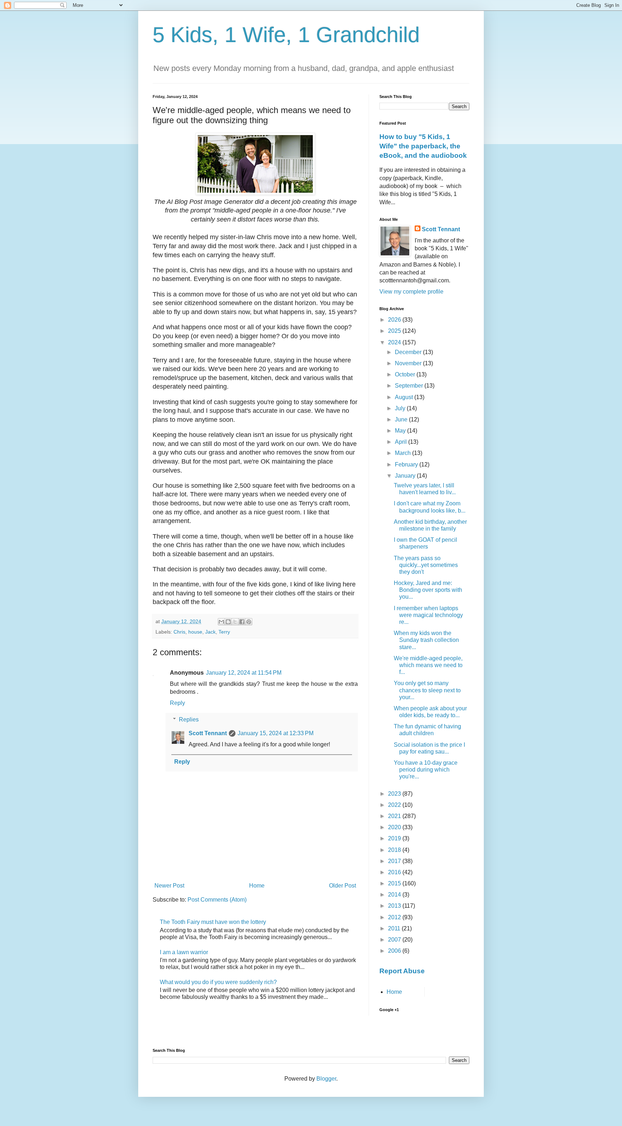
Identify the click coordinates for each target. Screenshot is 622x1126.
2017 (395, 861)
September (409, 386)
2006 (395, 951)
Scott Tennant (208, 733)
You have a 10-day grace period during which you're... (426, 769)
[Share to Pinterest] (248, 621)
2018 (395, 850)
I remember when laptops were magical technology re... (428, 615)
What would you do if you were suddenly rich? (218, 982)
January (406, 476)
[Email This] (221, 621)
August (404, 397)
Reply (177, 703)
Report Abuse (402, 971)
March (403, 453)
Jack (210, 632)
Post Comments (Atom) (217, 900)
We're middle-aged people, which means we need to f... (428, 665)
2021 (395, 816)
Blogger (326, 1079)
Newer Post (169, 886)
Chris (179, 632)
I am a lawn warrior (184, 952)
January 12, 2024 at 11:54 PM (243, 673)
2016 (395, 872)
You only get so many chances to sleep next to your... (427, 690)
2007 (395, 940)
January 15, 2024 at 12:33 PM (276, 733)
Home (257, 886)
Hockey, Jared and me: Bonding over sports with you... (428, 590)
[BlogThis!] (228, 621)
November (409, 363)
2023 (395, 794)
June (402, 419)
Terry (224, 632)
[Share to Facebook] (241, 621)
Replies (189, 719)
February (407, 464)
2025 (395, 331)
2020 (395, 827)
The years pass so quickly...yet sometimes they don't (426, 565)
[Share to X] (235, 621)
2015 (395, 883)
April (401, 442)
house (195, 632)
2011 (395, 928)
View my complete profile (411, 292)
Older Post (342, 886)
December (409, 352)
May (401, 431)
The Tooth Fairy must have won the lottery (213, 922)
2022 (395, 805)
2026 (395, 320)
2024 (395, 342)
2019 (395, 838)
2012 (395, 917)
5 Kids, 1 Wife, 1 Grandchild (286, 35)
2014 (395, 895)
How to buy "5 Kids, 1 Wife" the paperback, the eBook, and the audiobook (423, 146)
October (405, 374)
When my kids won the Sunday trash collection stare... (426, 640)
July (401, 408)
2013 (395, 906)
